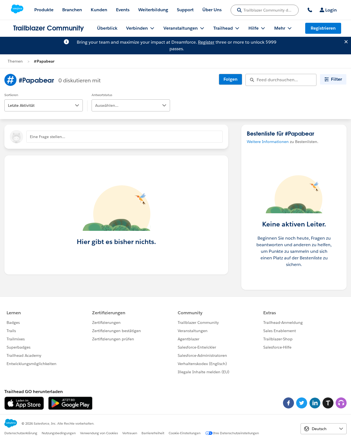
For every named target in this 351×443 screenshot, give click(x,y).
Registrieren (323, 28)
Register (206, 42)
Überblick (107, 28)
